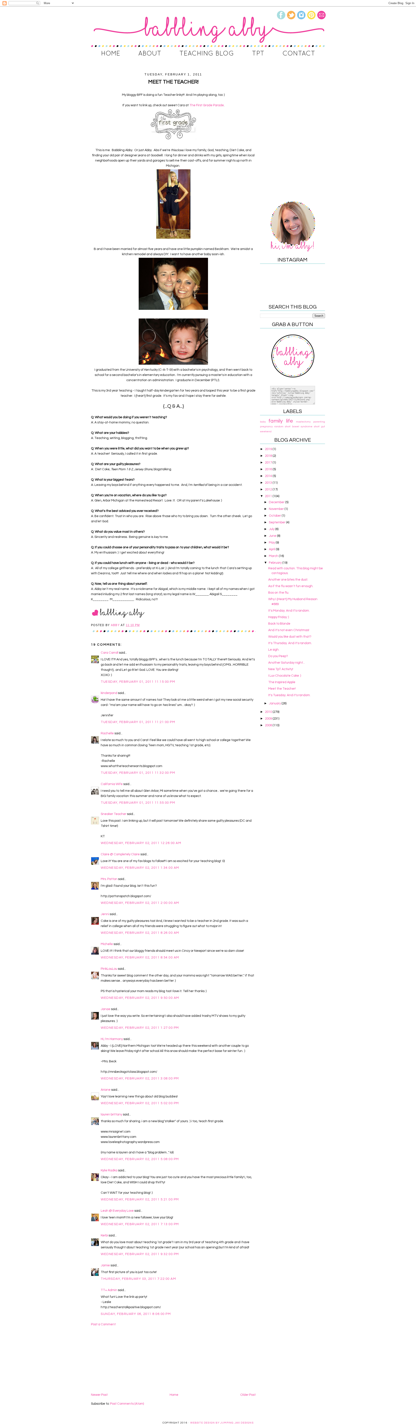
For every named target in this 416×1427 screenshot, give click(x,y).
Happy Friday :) (278, 617)
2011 (269, 496)
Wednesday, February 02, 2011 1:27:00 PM (140, 1027)
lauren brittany (111, 1114)
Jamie (105, 1265)
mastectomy (303, 421)
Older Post (248, 1394)
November (276, 509)
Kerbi (104, 1235)
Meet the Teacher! (282, 688)
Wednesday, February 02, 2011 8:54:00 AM (140, 957)
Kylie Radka (109, 1170)
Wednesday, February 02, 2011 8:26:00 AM (140, 932)
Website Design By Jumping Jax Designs (222, 1422)
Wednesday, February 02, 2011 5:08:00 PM (140, 1159)
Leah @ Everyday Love (117, 1210)
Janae (105, 1009)
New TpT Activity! (280, 669)
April (272, 549)
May (272, 542)
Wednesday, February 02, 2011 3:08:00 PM (140, 1078)
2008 (269, 725)
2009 (269, 718)
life (289, 421)
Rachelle (107, 733)
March (274, 556)
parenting (319, 421)
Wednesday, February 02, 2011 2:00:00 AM (140, 903)
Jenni (105, 914)
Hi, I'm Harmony (112, 1039)
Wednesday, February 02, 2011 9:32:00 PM (140, 1254)
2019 (269, 449)
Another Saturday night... (286, 662)
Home (174, 1394)
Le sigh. (273, 649)
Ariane (105, 1089)
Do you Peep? (278, 656)
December (277, 502)
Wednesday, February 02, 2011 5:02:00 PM (140, 1103)
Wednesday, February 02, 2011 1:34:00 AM (140, 867)
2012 (269, 489)
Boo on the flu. (278, 592)
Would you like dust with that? (289, 636)
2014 (269, 476)
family (275, 421)
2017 (269, 462)
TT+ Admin (109, 1290)
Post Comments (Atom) (127, 1403)
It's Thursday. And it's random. (290, 643)
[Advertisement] (173, 1359)
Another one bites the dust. (288, 579)
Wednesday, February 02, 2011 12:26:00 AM (141, 843)
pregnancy (266, 426)
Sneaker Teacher (113, 814)
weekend (265, 431)
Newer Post (99, 1394)
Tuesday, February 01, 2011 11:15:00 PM (138, 681)
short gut (319, 426)
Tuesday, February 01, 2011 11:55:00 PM (138, 802)
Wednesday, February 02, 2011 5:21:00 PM (140, 1199)
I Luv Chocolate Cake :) (284, 675)
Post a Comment (103, 1324)
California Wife (112, 784)
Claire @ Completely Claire (120, 854)
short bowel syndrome (298, 426)
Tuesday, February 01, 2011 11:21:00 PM (138, 722)
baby (263, 421)
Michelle (107, 944)
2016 (269, 469)
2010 (269, 712)
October (275, 515)
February (275, 562)
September (277, 522)
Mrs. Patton (109, 879)
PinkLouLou (109, 968)
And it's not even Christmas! (288, 630)
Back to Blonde (279, 623)
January (275, 703)
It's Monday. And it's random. (289, 610)
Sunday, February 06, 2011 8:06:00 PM (136, 1314)
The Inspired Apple (281, 682)
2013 (269, 482)
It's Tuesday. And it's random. (289, 695)
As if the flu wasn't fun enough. (290, 586)
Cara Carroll (109, 652)
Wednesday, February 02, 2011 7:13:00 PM (140, 1224)
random (278, 426)
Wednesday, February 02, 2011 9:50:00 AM (140, 997)
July (272, 529)
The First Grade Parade (206, 105)
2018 (269, 455)
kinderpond (109, 693)
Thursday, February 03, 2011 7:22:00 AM (138, 1278)
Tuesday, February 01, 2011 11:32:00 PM (138, 772)
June (273, 535)
